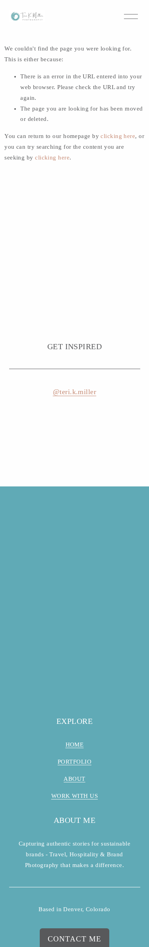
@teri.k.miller (74, 392)
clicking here (118, 136)
